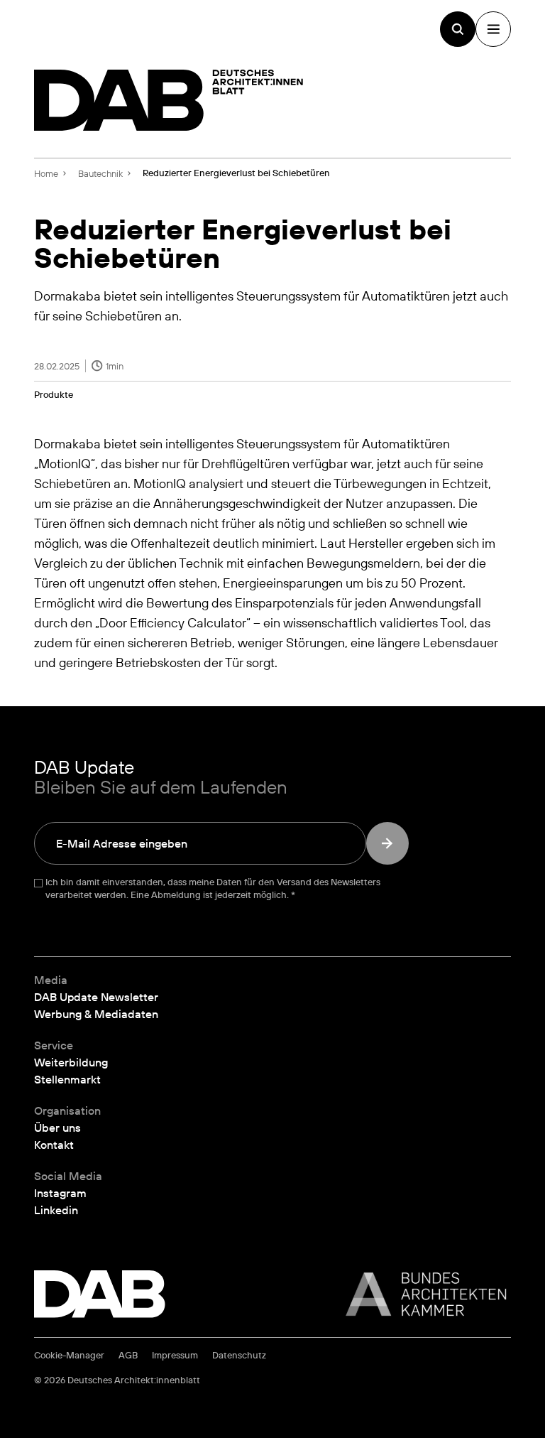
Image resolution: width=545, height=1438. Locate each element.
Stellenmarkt (67, 1079)
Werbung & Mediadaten (96, 1013)
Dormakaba (67, 443)
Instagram (60, 1192)
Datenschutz (239, 1355)
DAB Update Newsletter (96, 996)
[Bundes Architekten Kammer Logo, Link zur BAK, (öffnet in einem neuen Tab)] (418, 1294)
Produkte (53, 394)
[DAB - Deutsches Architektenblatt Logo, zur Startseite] (169, 100)
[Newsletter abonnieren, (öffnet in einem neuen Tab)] (387, 843)
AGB (128, 1355)
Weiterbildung (71, 1062)
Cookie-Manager (69, 1355)
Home (46, 173)
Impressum (175, 1355)
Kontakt (54, 1144)
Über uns (57, 1127)
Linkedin (56, 1209)
